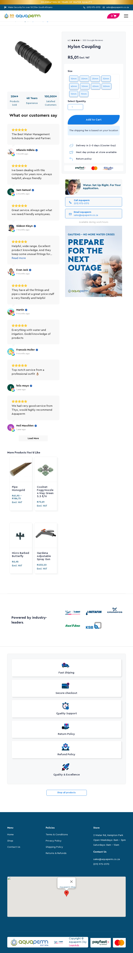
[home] (22, 16)
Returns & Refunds (56, 853)
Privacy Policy (53, 841)
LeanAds (74, 945)
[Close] (71, 881)
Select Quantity (77, 101)
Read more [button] (19, 258)
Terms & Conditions (57, 834)
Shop (10, 841)
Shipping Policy (54, 847)
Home (10, 834)
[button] (125, 16)
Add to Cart (93, 119)
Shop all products (66, 792)
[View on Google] (10, 151)
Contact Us (13, 847)
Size (70, 71)
